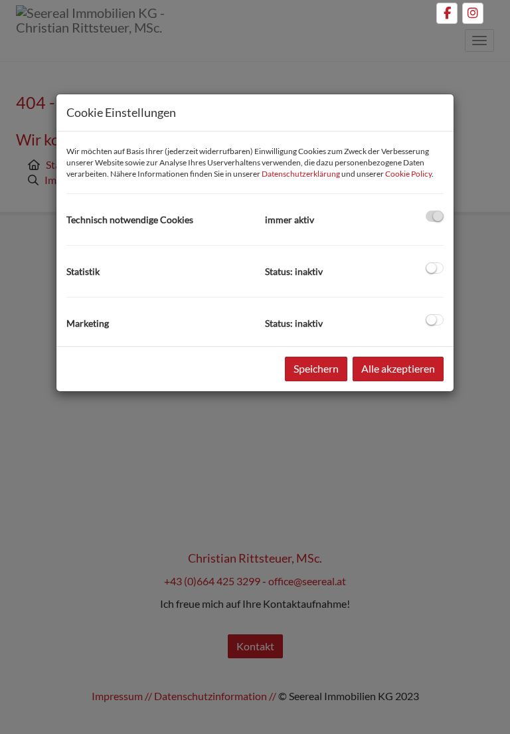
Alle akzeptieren (398, 368)
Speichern (316, 368)
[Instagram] (472, 13)
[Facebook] (447, 13)
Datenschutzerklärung (301, 174)
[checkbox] (435, 216)
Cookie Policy (408, 174)
